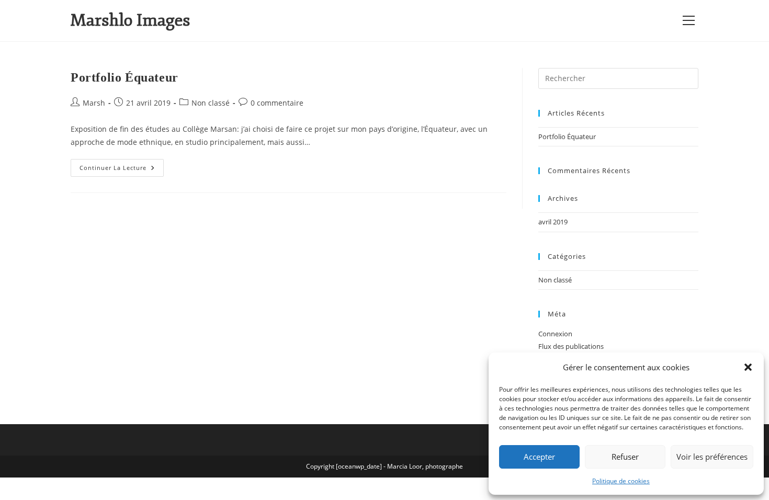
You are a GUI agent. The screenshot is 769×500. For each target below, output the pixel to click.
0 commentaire (277, 103)
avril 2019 (553, 221)
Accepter (539, 456)
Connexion (555, 333)
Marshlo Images (130, 20)
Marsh (94, 103)
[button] (748, 367)
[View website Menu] (688, 20)
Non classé (210, 103)
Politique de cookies (621, 480)
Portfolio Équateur (124, 77)
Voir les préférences (712, 456)
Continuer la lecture (122, 165)
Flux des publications (571, 346)
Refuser (625, 456)
